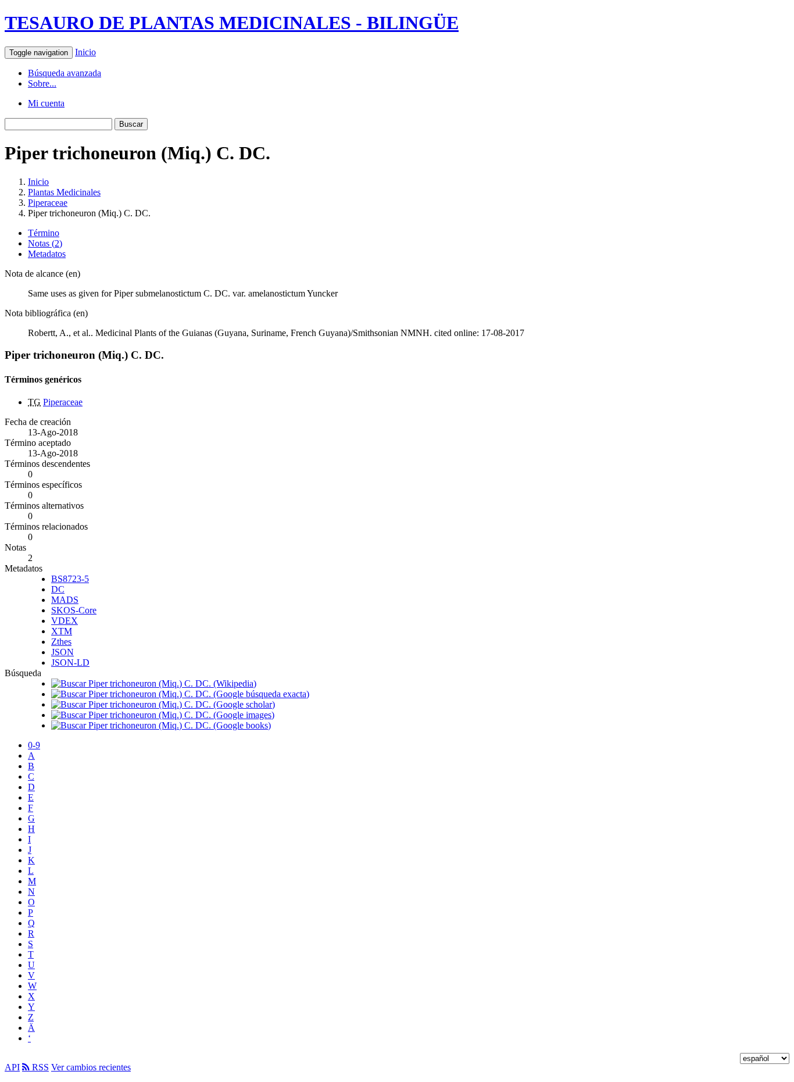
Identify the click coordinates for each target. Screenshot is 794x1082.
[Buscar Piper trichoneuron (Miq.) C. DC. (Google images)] (162, 715)
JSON (62, 652)
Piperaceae (47, 203)
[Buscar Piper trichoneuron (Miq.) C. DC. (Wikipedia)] (153, 683)
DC (58, 589)
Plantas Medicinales (64, 192)
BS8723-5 (70, 579)
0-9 (34, 745)
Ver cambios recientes (91, 1067)
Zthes (61, 642)
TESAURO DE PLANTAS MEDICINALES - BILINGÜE (232, 22)
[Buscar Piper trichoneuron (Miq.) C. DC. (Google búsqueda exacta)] (180, 694)
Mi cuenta (46, 103)
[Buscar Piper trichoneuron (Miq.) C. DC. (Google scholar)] (163, 704)
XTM (61, 631)
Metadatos (47, 254)
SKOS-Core (73, 610)
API (12, 1067)
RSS (39, 1067)
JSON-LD (70, 662)
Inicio (85, 52)
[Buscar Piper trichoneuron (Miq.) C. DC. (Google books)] (161, 725)
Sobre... (42, 83)
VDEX (64, 621)
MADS (64, 600)
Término (43, 233)
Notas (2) (45, 243)
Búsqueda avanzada (64, 73)
